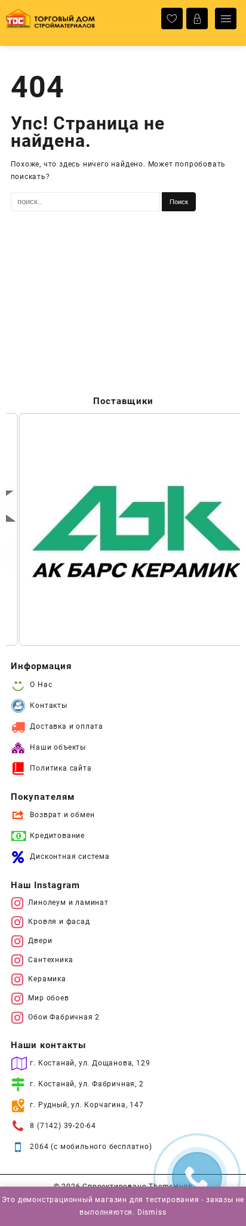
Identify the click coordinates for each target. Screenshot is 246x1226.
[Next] (215, 529)
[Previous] (31, 529)
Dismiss (152, 1212)
